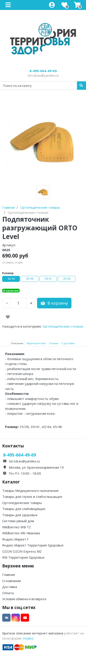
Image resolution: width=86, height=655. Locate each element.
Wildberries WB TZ (16, 527)
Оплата (8, 593)
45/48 (29, 279)
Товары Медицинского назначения (30, 490)
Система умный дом (18, 521)
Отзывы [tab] (53, 343)
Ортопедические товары (22, 502)
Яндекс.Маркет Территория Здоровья (32, 545)
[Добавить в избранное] (7, 317)
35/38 (66, 279)
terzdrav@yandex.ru (43, 75)
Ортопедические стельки (63, 326)
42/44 (11, 279)
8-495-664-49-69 (43, 71)
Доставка (9, 586)
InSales (28, 638)
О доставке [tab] (68, 343)
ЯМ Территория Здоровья (23, 557)
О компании (11, 581)
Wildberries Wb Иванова (21, 533)
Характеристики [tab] (36, 343)
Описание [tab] (17, 343)
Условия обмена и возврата (24, 599)
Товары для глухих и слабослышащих (32, 496)
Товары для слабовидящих (23, 508)
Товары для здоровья (19, 515)
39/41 (48, 279)
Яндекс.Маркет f (15, 539)
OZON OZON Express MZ (22, 551)
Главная (8, 574)
